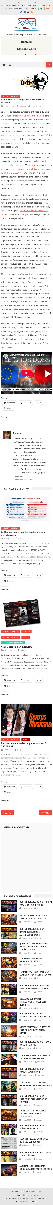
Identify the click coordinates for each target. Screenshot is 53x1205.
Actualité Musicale (10, 631)
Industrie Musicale (10, 96)
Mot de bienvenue (10, 5)
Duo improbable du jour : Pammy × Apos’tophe (32, 1070)
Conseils (26, 631)
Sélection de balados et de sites (15, 1198)
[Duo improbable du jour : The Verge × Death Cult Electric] (9, 989)
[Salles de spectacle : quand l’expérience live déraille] (9, 919)
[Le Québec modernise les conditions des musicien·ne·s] (26, 509)
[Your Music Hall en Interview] (26, 613)
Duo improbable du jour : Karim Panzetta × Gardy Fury (35, 903)
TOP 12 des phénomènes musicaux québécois (31, 960)
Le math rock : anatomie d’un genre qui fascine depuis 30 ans (35, 973)
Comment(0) (36, 106)
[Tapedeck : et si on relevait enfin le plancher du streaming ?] (9, 1115)
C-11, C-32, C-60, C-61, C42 (14, 172)
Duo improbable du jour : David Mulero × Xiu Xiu (35, 1043)
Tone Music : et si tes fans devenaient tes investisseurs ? (35, 1084)
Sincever (22, 106)
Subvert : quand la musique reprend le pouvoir (33, 1140)
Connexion (20, 1201)
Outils (25, 637)
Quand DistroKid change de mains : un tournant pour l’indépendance (33, 946)
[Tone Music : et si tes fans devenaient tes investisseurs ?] (9, 1086)
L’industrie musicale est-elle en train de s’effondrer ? (34, 1057)
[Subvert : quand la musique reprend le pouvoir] (9, 1143)
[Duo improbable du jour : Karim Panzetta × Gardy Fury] (9, 906)
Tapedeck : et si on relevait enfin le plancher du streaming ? (33, 1113)
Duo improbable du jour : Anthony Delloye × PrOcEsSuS (34, 1015)
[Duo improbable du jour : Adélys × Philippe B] (9, 1129)
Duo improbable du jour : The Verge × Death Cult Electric (34, 987)
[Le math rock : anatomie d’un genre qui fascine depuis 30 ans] (9, 976)
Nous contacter (31, 8)
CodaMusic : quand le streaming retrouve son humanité (32, 1001)
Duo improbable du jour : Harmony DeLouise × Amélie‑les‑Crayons (32, 932)
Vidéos (25, 739)
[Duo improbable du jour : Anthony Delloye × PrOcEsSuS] (9, 1018)
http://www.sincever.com (23, 479)
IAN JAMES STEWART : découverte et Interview (46, 812)
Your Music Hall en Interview (16, 647)
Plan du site (32, 1201)
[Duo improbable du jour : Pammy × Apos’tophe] (9, 1073)
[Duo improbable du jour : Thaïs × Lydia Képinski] (9, 1156)
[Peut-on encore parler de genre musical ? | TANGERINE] (26, 720)
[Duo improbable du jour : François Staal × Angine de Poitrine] (9, 1100)
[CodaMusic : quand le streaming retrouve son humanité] (9, 1003)
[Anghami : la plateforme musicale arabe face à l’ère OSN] (9, 1170)
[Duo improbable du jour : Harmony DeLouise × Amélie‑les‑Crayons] (9, 933)
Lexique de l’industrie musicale (26, 1195)
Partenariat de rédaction (13, 8)
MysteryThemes (35, 1191)
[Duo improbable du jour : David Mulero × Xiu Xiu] (9, 1046)
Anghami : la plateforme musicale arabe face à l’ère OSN (35, 1168)
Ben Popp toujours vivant (9, 812)
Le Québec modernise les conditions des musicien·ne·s (23, 533)
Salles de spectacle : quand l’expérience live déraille (33, 917)
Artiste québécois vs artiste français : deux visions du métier (34, 1030)
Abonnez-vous (45, 5)
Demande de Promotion (40, 1198)
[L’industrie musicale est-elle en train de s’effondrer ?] (9, 1059)
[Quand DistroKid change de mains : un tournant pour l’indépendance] (9, 948)
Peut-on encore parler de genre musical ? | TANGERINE (24, 744)
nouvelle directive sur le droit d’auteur (27, 115)
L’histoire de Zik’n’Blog (28, 5)
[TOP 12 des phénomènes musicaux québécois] (9, 962)
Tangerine (20, 749)
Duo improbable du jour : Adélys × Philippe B (32, 1127)
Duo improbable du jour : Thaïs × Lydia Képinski (35, 1154)
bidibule (23, 650)
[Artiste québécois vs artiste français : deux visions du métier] (9, 1031)
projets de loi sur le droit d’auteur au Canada (31, 168)
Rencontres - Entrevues (12, 643)
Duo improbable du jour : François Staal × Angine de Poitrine (33, 1099)
